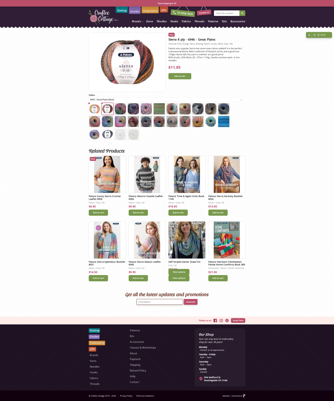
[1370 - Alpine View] (185, 109)
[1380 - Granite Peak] (198, 109)
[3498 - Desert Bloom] (120, 134)
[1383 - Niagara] (224, 109)
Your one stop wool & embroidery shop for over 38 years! (216, 340)
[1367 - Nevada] (172, 109)
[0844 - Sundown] (146, 109)
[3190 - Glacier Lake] (107, 121)
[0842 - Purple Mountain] (133, 109)
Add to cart (179, 76)
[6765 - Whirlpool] (107, 134)
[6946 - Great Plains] (107, 109)
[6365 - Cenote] (224, 121)
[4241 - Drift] (133, 134)
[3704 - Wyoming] (172, 121)
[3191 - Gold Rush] (120, 121)
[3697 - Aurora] (159, 121)
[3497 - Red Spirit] (133, 121)
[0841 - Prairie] (120, 109)
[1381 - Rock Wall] (211, 109)
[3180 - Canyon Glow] (94, 121)
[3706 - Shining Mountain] (185, 121)
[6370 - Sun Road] (94, 134)
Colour (92, 95)
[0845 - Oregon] (159, 109)
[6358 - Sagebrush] (211, 121)
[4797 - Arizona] (198, 121)
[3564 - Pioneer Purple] (146, 121)
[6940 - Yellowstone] (94, 109)
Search (242, 13)
